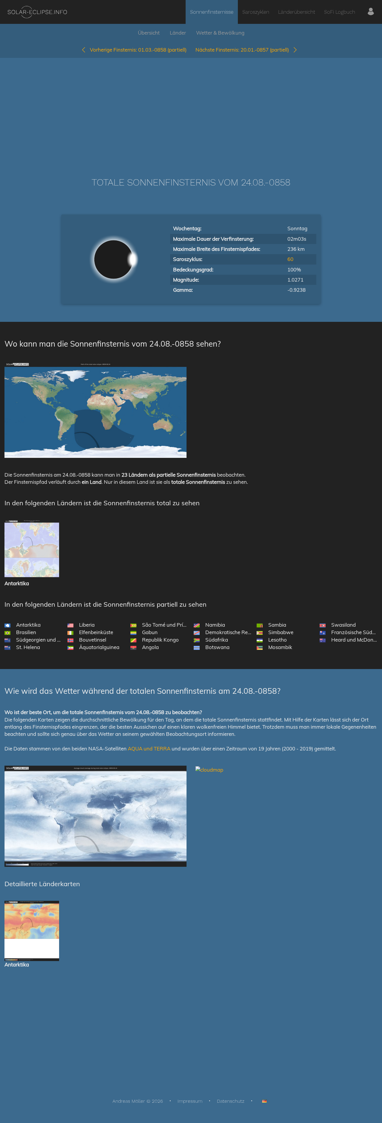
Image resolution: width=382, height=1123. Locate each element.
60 (290, 259)
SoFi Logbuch (339, 12)
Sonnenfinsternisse (211, 12)
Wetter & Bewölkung (220, 33)
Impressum (190, 1101)
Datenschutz (230, 1101)
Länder (178, 33)
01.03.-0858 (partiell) (138, 50)
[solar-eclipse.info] (37, 12)
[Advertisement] (191, 108)
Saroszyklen (255, 12)
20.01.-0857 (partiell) (243, 50)
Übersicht (149, 33)
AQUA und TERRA (149, 748)
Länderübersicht (296, 12)
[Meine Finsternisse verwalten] (371, 12)
